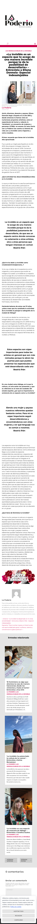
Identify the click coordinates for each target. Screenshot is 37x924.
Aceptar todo (18, 911)
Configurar (18, 920)
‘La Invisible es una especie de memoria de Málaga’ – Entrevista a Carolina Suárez (18, 830)
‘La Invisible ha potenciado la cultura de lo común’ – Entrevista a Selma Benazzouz (18, 759)
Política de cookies (15, 906)
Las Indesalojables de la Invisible (18, 51)
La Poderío (11, 692)
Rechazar (18, 915)
